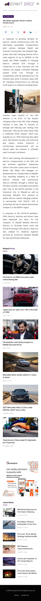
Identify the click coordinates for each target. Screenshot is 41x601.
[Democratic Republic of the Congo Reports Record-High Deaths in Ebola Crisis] (9, 561)
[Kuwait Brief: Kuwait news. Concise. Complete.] (19, 3)
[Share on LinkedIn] (30, 32)
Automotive (8, 16)
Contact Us (25, 595)
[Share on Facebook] (6, 32)
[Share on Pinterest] (24, 32)
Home (5, 10)
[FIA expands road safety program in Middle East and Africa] (20, 329)
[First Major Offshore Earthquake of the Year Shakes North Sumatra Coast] (9, 524)
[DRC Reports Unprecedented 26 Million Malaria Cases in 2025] (9, 549)
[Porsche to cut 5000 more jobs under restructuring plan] (20, 264)
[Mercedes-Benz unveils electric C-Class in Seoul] (20, 362)
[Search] (37, 3)
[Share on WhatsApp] (12, 32)
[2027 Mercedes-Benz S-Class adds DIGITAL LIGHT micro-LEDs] (20, 394)
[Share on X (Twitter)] (18, 32)
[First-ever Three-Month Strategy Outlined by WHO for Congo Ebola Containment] (9, 537)
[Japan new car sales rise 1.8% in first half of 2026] (20, 297)
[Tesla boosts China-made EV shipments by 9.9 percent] (20, 427)
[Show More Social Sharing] (36, 32)
